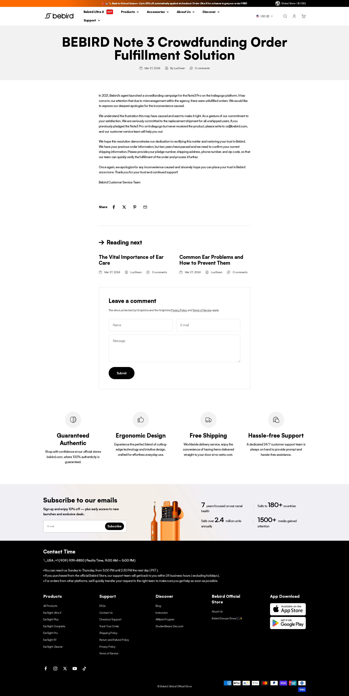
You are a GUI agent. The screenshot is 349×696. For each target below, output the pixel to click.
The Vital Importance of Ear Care (131, 260)
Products (128, 12)
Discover (209, 12)
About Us (183, 12)
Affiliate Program (165, 619)
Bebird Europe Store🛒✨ (227, 618)
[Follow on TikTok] (84, 668)
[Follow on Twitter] (65, 668)
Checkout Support (110, 619)
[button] (264, 16)
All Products (50, 605)
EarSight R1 (49, 639)
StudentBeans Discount (169, 626)
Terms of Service (202, 310)
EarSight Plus (51, 619)
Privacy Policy (179, 310)
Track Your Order (109, 626)
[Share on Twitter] (124, 207)
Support (90, 20)
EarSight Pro (50, 633)
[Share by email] (145, 207)
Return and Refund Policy (114, 639)
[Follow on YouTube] (74, 668)
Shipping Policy (108, 633)
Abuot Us (217, 611)
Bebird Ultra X (98, 12)
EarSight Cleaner (53, 646)
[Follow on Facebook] (45, 668)
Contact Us (105, 612)
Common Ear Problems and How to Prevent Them (211, 260)
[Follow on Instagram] (55, 668)
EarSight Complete (54, 626)
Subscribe (114, 526)
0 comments (202, 68)
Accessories (156, 12)
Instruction (162, 612)
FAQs (102, 605)
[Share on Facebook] (114, 207)
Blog (158, 605)
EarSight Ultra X (52, 612)
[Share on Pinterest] (135, 207)
